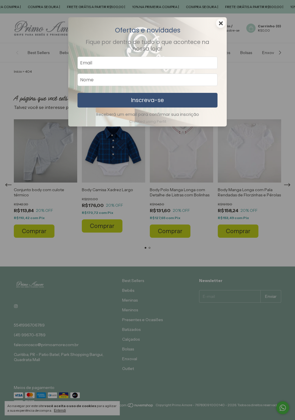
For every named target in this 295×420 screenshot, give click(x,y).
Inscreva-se (147, 100)
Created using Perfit (147, 121)
